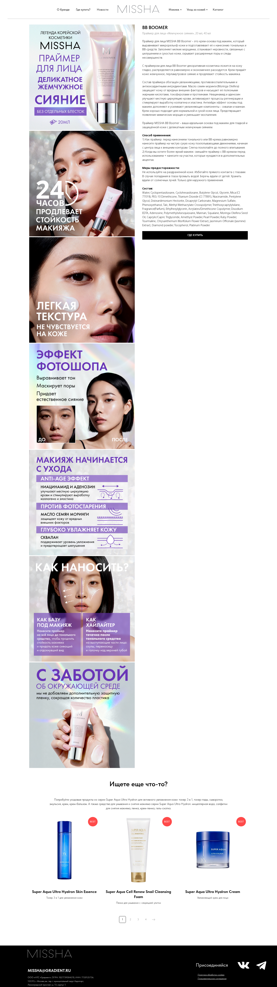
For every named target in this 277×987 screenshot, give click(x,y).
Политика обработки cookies (211, 974)
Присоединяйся (212, 965)
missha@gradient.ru (49, 970)
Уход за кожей (196, 9)
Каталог (218, 9)
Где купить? (83, 9)
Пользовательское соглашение (212, 978)
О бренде (63, 9)
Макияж (174, 9)
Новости (102, 9)
